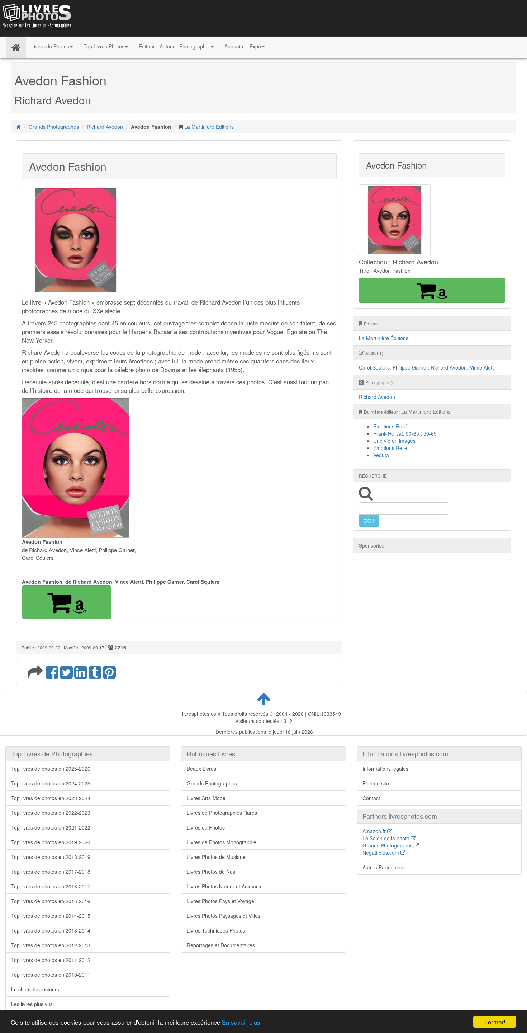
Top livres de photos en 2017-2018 (50, 871)
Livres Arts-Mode (206, 798)
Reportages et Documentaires (221, 945)
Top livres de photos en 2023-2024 (50, 798)
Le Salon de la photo (386, 838)
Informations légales (385, 768)
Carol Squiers (374, 367)
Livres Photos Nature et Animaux (224, 886)
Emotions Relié (390, 426)
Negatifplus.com (381, 852)
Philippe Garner (410, 367)
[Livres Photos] (36, 17)
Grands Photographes (54, 126)
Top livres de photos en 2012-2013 (50, 945)
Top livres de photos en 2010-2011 (50, 974)
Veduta (381, 455)
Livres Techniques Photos (216, 930)
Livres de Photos (206, 827)
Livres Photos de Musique (216, 856)
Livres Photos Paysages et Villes (223, 915)
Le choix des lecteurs (35, 989)
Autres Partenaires (383, 867)
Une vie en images (394, 440)
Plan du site (375, 783)
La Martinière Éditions (209, 126)
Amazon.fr (374, 831)
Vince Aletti (482, 367)
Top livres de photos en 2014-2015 (50, 915)
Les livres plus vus (32, 1004)
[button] (66, 602)
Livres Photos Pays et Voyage (220, 901)
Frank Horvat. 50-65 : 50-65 (405, 433)
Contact (371, 798)
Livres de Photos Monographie (221, 842)
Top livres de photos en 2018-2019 (50, 856)
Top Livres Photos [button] (104, 46)
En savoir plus (241, 1022)
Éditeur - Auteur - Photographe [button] (174, 46)
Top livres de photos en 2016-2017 (50, 886)
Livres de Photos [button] (50, 46)
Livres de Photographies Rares (222, 812)
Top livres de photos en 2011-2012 (50, 959)
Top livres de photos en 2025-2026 (50, 768)
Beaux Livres (201, 768)
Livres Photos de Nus (211, 871)
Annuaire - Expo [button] (242, 46)
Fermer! (494, 1021)
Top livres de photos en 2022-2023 (50, 812)
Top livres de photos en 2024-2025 (50, 783)
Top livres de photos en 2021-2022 (50, 827)
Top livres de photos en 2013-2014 (50, 930)
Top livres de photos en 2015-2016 (50, 901)
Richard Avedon (105, 126)
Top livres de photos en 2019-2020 (50, 842)
